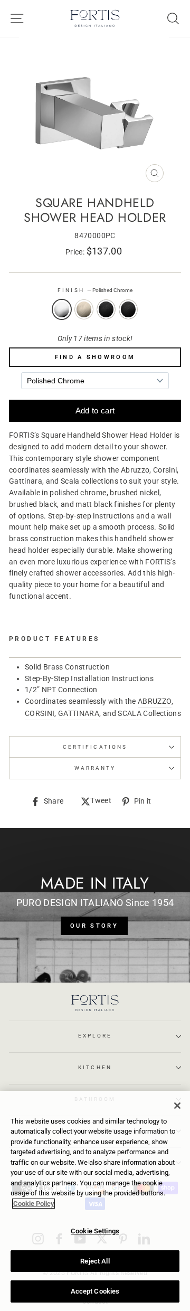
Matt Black (128, 309)
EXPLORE (94, 1036)
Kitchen (94, 1067)
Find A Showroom (95, 357)
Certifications (95, 747)
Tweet (100, 801)
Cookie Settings (95, 1231)
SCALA (129, 713)
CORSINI (39, 713)
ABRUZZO (155, 701)
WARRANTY (95, 768)
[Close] (177, 1105)
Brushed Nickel (84, 309)
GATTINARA (78, 713)
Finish (95, 290)
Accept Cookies (95, 1291)
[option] (95, 112)
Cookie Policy (33, 1204)
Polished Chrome (62, 309)
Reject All (94, 1261)
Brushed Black (106, 309)
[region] (95, 1201)
